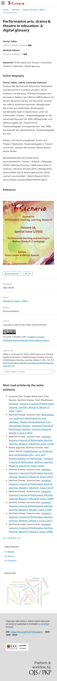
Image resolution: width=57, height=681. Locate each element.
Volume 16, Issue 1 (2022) (33, 9)
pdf (29, 273)
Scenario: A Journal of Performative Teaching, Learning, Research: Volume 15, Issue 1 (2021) (31, 407)
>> (19, 537)
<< (4, 537)
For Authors (9, 556)
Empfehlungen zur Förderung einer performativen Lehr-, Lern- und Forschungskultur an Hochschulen (31, 455)
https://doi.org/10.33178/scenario (27, 631)
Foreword (14, 403)
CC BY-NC (45, 624)
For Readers (9, 551)
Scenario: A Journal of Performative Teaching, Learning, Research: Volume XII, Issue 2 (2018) (31, 462)
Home (5, 9)
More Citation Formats (15, 371)
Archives (15, 9)
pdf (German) (13, 273)
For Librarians (10, 560)
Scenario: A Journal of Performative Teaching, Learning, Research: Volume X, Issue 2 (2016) (31, 429)
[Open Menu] (3, 3)
